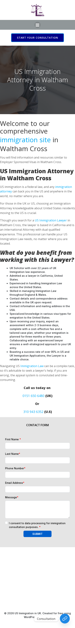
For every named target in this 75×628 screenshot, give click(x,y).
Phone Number (15, 468)
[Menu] (37, 25)
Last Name (12, 453)
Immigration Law (32, 366)
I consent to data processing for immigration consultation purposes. (37, 525)
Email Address (14, 482)
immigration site (25, 139)
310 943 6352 (33, 411)
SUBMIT (37, 533)
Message (11, 497)
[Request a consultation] (65, 618)
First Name (13, 439)
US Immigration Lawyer (51, 220)
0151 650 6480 (33, 396)
